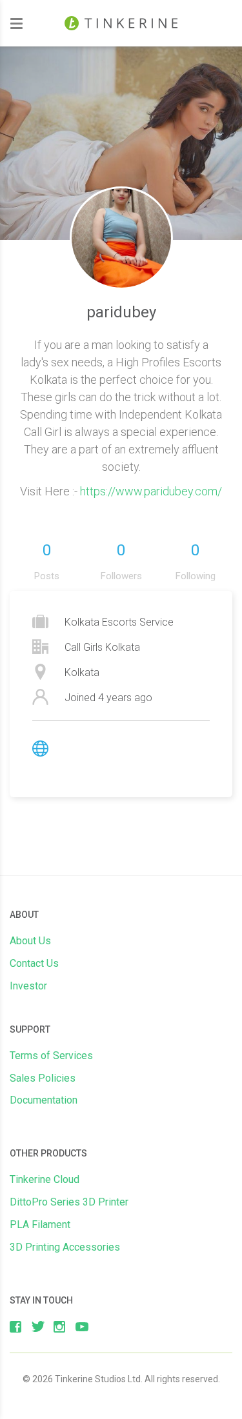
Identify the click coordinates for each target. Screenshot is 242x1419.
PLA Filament (40, 1224)
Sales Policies (43, 1078)
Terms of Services (51, 1055)
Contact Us (34, 963)
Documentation (43, 1100)
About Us (30, 941)
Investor (28, 986)
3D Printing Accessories (65, 1247)
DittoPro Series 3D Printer (69, 1202)
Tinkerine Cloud (44, 1179)
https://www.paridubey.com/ (151, 491)
